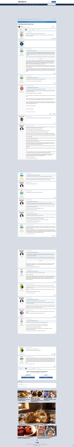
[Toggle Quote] (26, 50)
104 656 (21, 55)
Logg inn (49, 1)
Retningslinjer (29, 4)
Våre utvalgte (33, 4)
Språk (27, 444)
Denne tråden (52, 4)
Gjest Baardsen (21, 116)
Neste (33, 29)
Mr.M (28, 50)
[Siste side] (35, 29)
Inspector (28, 320)
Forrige (21, 29)
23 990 (21, 325)
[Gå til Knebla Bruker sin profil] (21, 312)
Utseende (30, 444)
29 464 (21, 38)
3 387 (21, 290)
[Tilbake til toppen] (37, 440)
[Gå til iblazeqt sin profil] (21, 88)
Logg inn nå (46, 377)
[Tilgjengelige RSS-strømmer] (55, 389)
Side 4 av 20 (38, 29)
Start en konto (28, 377)
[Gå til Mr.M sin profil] (21, 272)
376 (21, 316)
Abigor (22, 26)
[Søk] (55, 4)
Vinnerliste (37, 4)
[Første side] (18, 29)
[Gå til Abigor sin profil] (19, 27)
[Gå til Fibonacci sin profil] (21, 287)
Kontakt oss (39, 444)
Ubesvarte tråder (25, 4)
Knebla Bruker (21, 310)
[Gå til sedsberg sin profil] (21, 34)
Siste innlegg (20, 4)
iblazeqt (21, 85)
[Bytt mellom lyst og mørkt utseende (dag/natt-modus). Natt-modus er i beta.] (47, 444)
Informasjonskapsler (43, 444)
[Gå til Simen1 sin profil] (21, 51)
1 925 (21, 92)
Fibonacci (21, 284)
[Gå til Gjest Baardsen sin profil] (21, 119)
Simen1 (21, 173)
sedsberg (21, 32)
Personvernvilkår (35, 444)
